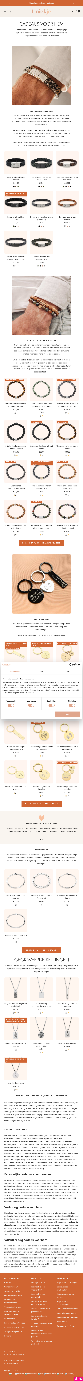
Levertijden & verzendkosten (10, 1301)
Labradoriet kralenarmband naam (15, 487)
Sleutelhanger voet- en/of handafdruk (67, 748)
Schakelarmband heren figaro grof (41, 896)
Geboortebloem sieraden (67, 1309)
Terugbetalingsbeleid (13, 1331)
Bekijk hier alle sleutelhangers (41, 804)
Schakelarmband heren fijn (15, 935)
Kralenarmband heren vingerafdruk (41, 487)
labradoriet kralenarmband (33, 1141)
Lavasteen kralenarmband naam (41, 447)
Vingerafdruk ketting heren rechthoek (15, 1004)
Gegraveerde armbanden (62, 1288)
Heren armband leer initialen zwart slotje (16, 258)
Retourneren (9, 1318)
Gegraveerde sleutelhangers (63, 1303)
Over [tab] (68, 671)
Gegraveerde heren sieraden (65, 1295)
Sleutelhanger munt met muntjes (67, 787)
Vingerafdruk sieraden (66, 1313)
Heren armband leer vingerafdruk (41, 258)
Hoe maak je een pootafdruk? (38, 1295)
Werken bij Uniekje (12, 1291)
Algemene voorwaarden (14, 1327)
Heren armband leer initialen (67, 218)
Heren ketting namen (16, 1083)
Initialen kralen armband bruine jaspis (15, 526)
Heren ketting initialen (67, 1043)
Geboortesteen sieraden (67, 1317)
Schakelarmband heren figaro (67, 896)
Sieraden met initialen (66, 1326)
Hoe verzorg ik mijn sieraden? (39, 1317)
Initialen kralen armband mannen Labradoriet (67, 405)
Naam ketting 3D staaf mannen (67, 1004)
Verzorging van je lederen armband (41, 1342)
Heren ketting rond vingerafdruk (41, 1044)
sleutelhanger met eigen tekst (21, 1156)
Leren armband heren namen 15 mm (41, 178)
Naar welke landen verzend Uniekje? (12, 1313)
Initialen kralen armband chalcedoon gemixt (67, 526)
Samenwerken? (11, 1287)
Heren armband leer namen (16, 218)
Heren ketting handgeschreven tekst (41, 1004)
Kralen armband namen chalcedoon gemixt (41, 526)
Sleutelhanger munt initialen (41, 787)
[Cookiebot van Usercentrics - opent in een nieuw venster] (71, 665)
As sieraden (62, 1321)
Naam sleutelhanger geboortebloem (16, 748)
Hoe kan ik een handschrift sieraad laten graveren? (41, 1333)
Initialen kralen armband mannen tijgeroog (15, 405)
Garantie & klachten (13, 1295)
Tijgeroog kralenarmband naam (67, 447)
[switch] (31, 705)
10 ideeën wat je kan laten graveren (41, 1325)
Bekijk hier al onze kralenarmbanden (41, 543)
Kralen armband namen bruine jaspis (67, 487)
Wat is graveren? (38, 1282)
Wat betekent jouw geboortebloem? (39, 1303)
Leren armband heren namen (15, 178)
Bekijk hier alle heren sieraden (41, 950)
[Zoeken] (10, 12)
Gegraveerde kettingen (67, 1282)
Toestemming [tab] (14, 671)
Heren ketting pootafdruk (16, 1043)
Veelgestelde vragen (13, 1307)
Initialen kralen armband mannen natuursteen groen (41, 406)
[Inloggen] (73, 12)
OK (67, 714)
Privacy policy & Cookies (14, 1323)
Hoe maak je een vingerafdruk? (38, 1288)
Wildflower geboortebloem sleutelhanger (41, 748)
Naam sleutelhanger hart (16, 786)
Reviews (7, 1336)
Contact (7, 1282)
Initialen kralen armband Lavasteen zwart (15, 447)
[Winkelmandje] (77, 11)
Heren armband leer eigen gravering (67, 178)
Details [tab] (41, 671)
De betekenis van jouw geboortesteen (40, 1310)
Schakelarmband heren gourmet (16, 896)
